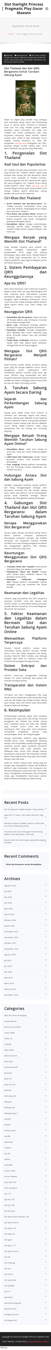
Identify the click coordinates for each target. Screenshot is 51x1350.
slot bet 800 (28, 60)
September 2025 (11, 949)
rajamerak (8, 1142)
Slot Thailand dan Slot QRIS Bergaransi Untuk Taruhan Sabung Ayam (21, 71)
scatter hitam (10, 1170)
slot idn (7, 1257)
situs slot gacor (10, 1188)
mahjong (7, 1101)
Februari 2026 (10, 920)
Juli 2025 (7, 960)
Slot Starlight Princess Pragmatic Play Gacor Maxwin (24, 8)
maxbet (7, 1124)
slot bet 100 (8, 57)
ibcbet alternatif (11, 1067)
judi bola (7, 1090)
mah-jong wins (10, 1096)
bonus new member (12, 1027)
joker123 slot (10, 1084)
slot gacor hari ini (11, 1251)
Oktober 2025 (10, 943)
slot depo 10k (10, 1228)
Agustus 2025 (10, 954)
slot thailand (9, 1285)
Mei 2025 (8, 972)
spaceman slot (10, 1308)
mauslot (7, 1119)
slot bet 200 (32, 57)
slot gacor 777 (10, 1245)
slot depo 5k (9, 1234)
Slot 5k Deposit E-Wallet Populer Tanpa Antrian (24, 809)
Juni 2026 (8, 897)
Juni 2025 (8, 966)
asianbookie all (10, 1021)
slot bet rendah (18, 62)
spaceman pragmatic (13, 1303)
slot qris (7, 1268)
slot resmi (8, 1274)
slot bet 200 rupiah (16, 60)
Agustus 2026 (10, 885)
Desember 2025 (11, 931)
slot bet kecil (37, 60)
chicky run (8, 1038)
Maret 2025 (9, 983)
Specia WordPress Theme (38, 1341)
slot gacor (8, 1239)
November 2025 (11, 937)
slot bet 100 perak (20, 57)
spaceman (8, 1297)
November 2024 (11, 995)
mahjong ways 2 (11, 1113)
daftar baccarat (10, 1055)
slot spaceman (10, 1280)
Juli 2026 (7, 891)
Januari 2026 (9, 926)
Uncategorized (21, 55)
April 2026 (8, 908)
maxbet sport (10, 1130)
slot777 (7, 1291)
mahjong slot (9, 1107)
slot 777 (7, 1194)
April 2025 (8, 977)
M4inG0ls (9, 55)
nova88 (7, 1136)
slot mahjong (9, 1263)
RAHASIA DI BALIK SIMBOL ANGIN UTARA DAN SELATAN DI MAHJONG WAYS (24, 824)
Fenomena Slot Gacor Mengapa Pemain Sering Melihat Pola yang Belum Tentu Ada (23, 832)
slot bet (43, 55)
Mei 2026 (8, 903)
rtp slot (7, 1153)
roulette (7, 1147)
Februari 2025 (10, 989)
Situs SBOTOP (10, 1182)
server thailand (10, 1176)
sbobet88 (8, 1165)
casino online (9, 1033)
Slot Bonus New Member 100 (16, 1216)
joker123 (8, 1078)
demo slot (8, 1061)
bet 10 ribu (35, 55)
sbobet (7, 1159)
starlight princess (11, 1314)
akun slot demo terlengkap (15, 1015)
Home (11, 34)
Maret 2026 (9, 914)
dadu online (9, 1050)
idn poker (8, 1073)
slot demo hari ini (11, 1222)
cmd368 (7, 1044)
